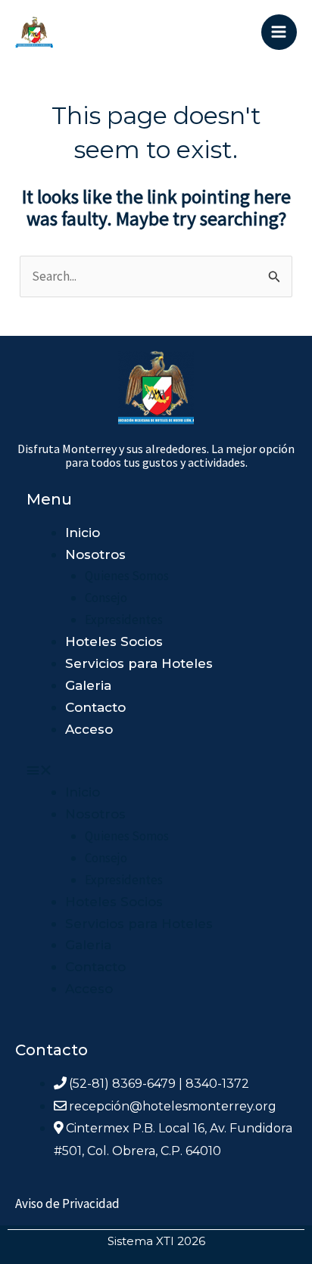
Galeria (88, 685)
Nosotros (95, 554)
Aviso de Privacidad (67, 1203)
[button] (120, 770)
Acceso (89, 729)
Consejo (106, 597)
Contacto (95, 707)
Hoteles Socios (114, 641)
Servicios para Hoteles (139, 663)
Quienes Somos (127, 575)
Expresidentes (124, 619)
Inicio (82, 532)
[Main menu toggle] (279, 32)
